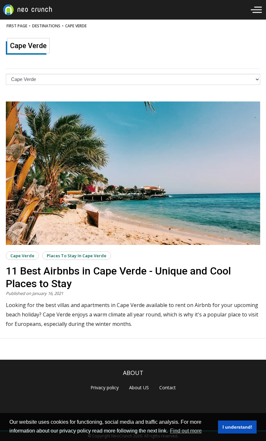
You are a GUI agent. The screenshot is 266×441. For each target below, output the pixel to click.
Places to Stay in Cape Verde (76, 256)
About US (139, 387)
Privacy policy (105, 387)
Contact (167, 387)
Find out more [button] (186, 431)
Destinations (46, 26)
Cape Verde (76, 26)
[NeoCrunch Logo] (27, 10)
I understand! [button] (237, 427)
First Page (16, 26)
